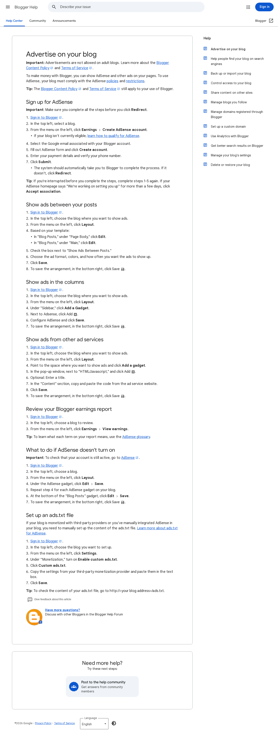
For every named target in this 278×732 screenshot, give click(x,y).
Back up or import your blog (231, 73)
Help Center (14, 21)
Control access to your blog (231, 83)
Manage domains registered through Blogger (237, 114)
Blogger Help (26, 7)
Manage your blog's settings (231, 155)
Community (37, 21)
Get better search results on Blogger (237, 146)
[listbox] (94, 723)
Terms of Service (74, 68)
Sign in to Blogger (44, 117)
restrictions (135, 81)
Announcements (64, 21)
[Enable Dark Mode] (114, 723)
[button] (8, 7)
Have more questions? (62, 610)
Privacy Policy (43, 723)
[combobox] (132, 7)
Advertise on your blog (228, 49)
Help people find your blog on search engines (237, 61)
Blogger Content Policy (59, 89)
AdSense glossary (136, 437)
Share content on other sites (231, 93)
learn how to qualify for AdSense (113, 136)
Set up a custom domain (228, 127)
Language (90, 718)
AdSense (128, 458)
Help (207, 38)
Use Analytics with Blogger (230, 136)
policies (113, 81)
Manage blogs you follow (229, 102)
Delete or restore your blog (230, 165)
